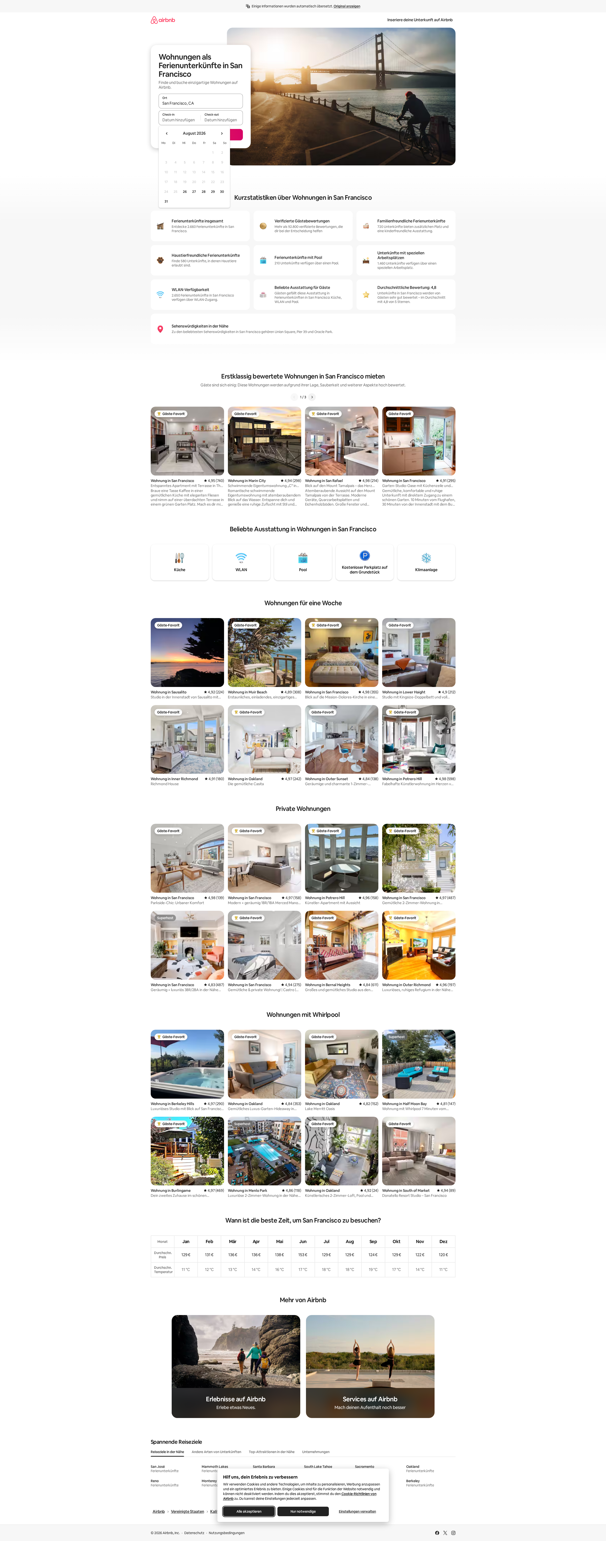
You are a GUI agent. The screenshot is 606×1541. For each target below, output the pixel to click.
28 (203, 191)
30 (222, 191)
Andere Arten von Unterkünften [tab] (216, 1452)
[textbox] (179, 120)
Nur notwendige (303, 1511)
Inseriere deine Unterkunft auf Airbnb (420, 19)
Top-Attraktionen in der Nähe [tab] (272, 1452)
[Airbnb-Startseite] (163, 19)
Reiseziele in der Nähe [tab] (167, 1452)
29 (213, 191)
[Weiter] (312, 397)
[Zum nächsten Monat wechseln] (221, 133)
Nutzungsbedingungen (227, 1533)
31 (166, 201)
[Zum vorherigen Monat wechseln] (166, 133)
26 (185, 191)
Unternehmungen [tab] (316, 1452)
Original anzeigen (347, 6)
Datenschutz (194, 1533)
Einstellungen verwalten (357, 1511)
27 (194, 191)
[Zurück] (294, 397)
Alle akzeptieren (248, 1511)
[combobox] (200, 103)
